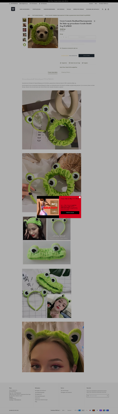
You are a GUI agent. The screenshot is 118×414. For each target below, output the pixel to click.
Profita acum (70, 212)
